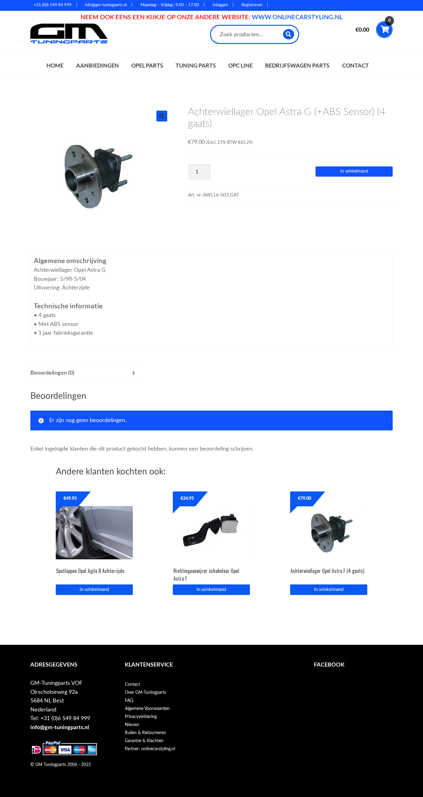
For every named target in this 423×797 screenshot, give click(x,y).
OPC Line (240, 65)
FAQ (129, 700)
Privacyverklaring (141, 717)
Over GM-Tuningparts (145, 692)
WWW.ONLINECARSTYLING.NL (297, 17)
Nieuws (132, 725)
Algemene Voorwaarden (147, 709)
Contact (355, 65)
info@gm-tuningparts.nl (59, 727)
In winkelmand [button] (211, 589)
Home (54, 65)
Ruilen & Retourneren (145, 733)
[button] (161, 116)
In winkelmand (354, 171)
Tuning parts (196, 65)
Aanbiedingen (97, 65)
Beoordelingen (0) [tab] (52, 373)
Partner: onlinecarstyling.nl (150, 749)
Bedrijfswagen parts (297, 65)
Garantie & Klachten (144, 741)
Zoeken (288, 34)
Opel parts (147, 65)
